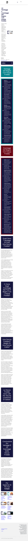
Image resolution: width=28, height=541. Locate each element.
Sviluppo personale (5, 60)
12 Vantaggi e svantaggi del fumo (9, 516)
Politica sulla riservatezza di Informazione (4, 529)
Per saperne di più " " (10, 499)
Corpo (1, 60)
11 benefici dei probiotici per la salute (10, 497)
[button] (17, 2)
